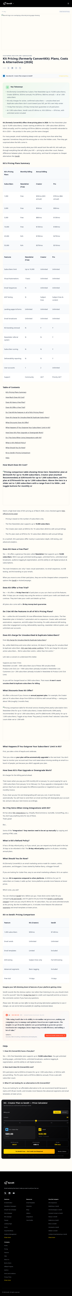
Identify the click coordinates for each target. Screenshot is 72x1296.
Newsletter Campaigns (10, 1206)
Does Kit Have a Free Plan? (15, 402)
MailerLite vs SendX (53, 1220)
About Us (6, 1259)
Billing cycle (7, 1112)
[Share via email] (16, 68)
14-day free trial (29, 995)
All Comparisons (52, 1202)
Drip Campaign (8, 1213)
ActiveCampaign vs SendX (55, 1209)
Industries (29, 1206)
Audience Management (10, 1234)
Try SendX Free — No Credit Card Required (29, 1151)
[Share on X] (8, 68)
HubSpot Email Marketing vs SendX (57, 1234)
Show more (7, 1237)
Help (5, 1256)
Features (6, 1252)
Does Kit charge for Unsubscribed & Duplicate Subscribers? (27, 417)
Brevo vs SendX (52, 1223)
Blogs (27, 1209)
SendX (17, 156)
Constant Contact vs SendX (55, 1213)
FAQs (7, 458)
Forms (6, 1227)
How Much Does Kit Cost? (15, 397)
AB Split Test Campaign (10, 1209)
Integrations (29, 1216)
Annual (64, 1112)
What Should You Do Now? (15, 448)
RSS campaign (8, 1216)
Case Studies (29, 1220)
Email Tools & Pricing (64, 11)
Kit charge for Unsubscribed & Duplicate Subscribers (26, 640)
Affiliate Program (8, 1266)
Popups (6, 1220)
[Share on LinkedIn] (12, 68)
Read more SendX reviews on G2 (54, 1035)
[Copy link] (20, 68)
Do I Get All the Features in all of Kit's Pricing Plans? (25, 412)
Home (5, 1245)
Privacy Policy (7, 1277)
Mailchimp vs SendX (53, 1206)
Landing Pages (8, 1223)
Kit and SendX (16, 899)
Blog (5, 11)
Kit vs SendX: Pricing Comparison (18, 453)
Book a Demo (62, 1151)
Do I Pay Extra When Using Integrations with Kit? (24, 438)
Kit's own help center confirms (32, 648)
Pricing (6, 1249)
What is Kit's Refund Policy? (16, 443)
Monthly (57, 1112)
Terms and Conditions (10, 1273)
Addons (28, 1213)
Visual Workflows (8, 1230)
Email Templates (30, 1202)
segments (6, 907)
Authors (6, 1270)
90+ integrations (19, 813)
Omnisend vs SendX (53, 1227)
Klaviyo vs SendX (52, 1216)
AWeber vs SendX (53, 1230)
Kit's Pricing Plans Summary (16, 392)
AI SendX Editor (8, 1202)
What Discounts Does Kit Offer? (17, 422)
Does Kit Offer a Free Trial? (15, 407)
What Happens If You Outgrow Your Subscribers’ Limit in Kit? (28, 427)
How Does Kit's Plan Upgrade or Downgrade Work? (24, 433)
